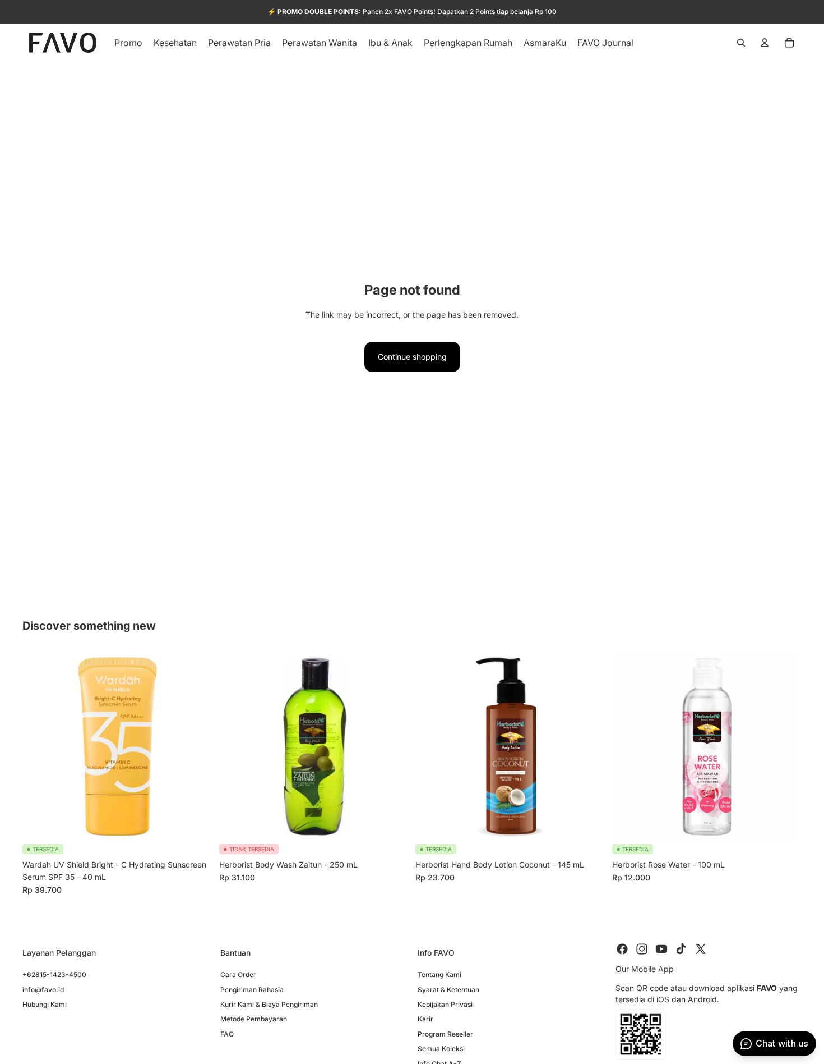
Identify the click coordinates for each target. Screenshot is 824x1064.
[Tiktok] (681, 949)
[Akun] (764, 42)
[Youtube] (661, 949)
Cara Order (238, 975)
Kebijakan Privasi (445, 1004)
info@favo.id (43, 989)
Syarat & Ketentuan (448, 989)
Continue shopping (412, 356)
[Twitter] (700, 949)
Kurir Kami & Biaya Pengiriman (269, 1004)
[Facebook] (622, 949)
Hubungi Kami (44, 1004)
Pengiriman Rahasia (252, 989)
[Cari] (741, 42)
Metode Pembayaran (253, 1019)
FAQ (227, 1034)
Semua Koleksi (441, 1049)
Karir (425, 1019)
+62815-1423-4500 (54, 975)
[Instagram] (642, 949)
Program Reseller (445, 1034)
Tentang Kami (439, 975)
